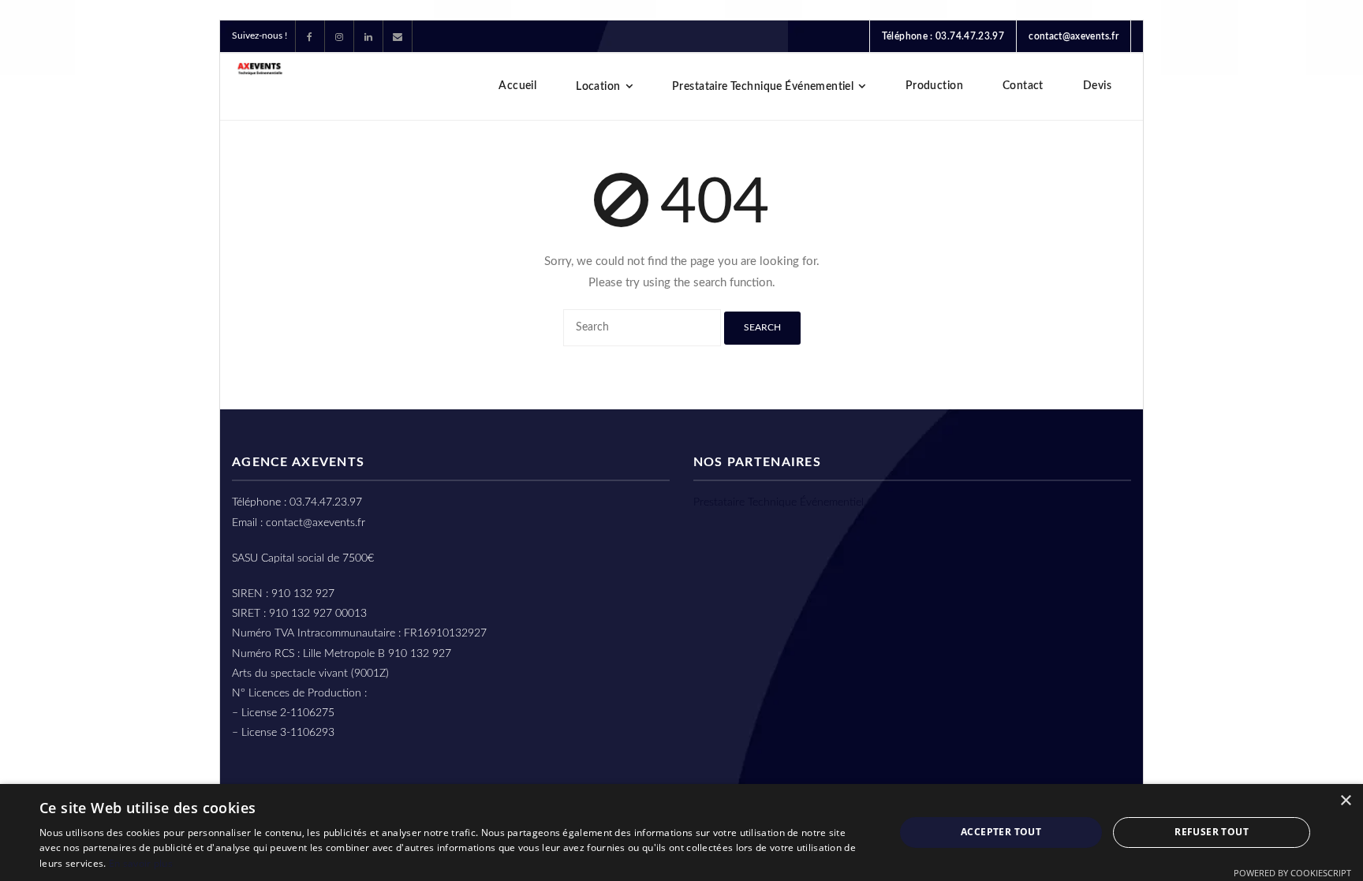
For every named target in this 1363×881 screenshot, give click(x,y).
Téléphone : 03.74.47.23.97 (943, 36)
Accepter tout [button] (1001, 831)
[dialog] (681, 832)
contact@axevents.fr (1073, 36)
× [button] (1345, 801)
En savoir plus (141, 863)
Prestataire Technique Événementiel (778, 502)
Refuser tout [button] (1211, 831)
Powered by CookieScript (1292, 873)
